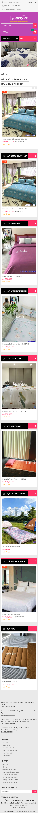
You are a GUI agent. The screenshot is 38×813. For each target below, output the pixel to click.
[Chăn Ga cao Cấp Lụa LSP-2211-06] (19, 114)
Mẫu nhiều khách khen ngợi (14, 79)
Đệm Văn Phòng (13, 426)
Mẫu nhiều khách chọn (12, 84)
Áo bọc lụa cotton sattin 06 (11, 546)
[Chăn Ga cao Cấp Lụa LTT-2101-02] (19, 386)
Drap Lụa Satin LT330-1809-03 (12, 276)
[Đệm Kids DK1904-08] (19, 656)
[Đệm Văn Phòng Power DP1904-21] (19, 454)
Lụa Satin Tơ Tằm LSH (16, 291)
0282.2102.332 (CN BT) (12, 6)
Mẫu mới (5, 74)
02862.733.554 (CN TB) (12, 9)
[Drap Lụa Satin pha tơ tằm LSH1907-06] (19, 319)
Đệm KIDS (10, 629)
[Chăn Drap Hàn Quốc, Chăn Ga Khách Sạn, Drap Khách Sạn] (19, 15)
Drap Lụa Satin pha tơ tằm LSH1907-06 (15, 344)
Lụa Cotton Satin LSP (16, 156)
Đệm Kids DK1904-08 (9, 681)
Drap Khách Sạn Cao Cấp (11, 614)
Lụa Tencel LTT (13, 359)
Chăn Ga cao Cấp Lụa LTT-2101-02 (14, 411)
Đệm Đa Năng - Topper (16, 494)
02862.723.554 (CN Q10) (13, 2)
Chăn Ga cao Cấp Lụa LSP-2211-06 (15, 139)
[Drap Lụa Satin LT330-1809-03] (19, 251)
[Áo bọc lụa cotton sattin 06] (19, 521)
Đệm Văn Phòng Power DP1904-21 (14, 479)
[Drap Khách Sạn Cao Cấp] (19, 589)
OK (35, 791)
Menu (22, 38)
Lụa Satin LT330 (13, 224)
